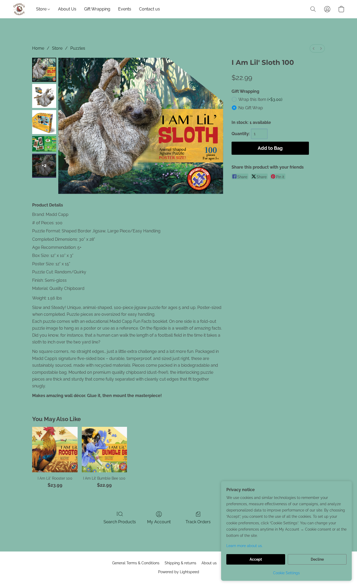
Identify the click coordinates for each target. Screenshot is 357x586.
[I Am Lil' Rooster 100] (54, 449)
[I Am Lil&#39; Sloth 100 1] (44, 96)
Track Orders (198, 521)
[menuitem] (313, 48)
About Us (67, 9)
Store (42, 9)
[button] (19, 9)
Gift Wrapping (97, 9)
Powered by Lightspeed (178, 572)
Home (38, 48)
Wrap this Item (260, 99)
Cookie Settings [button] (286, 573)
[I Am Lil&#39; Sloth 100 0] (44, 70)
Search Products (119, 521)
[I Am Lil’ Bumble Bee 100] (104, 449)
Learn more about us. (244, 546)
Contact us (149, 9)
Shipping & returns (180, 563)
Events (124, 9)
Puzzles (77, 48)
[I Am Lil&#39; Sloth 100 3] (44, 144)
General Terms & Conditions (135, 563)
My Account (159, 521)
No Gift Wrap (250, 107)
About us (209, 563)
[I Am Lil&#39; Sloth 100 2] (44, 122)
